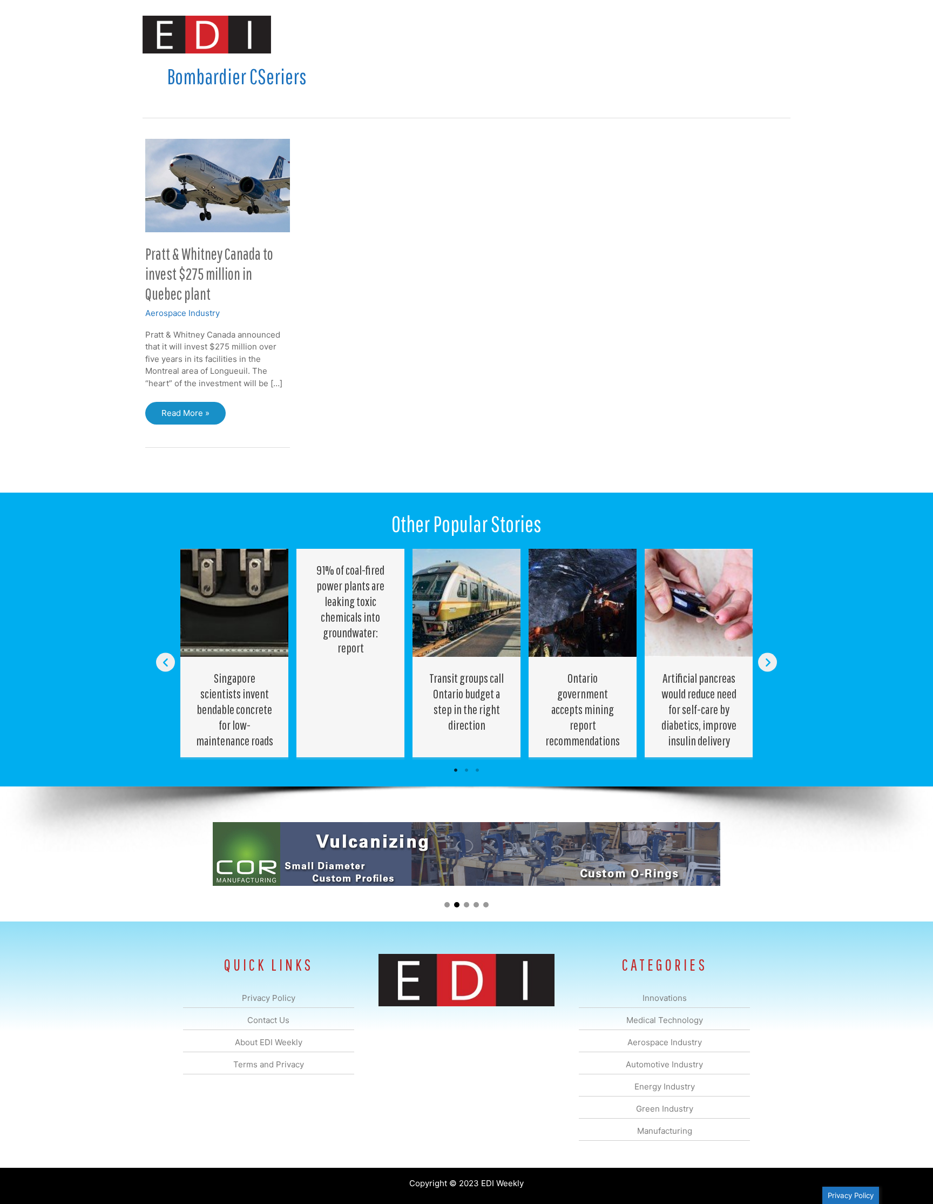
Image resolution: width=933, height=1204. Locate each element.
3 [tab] (477, 770)
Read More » (185, 416)
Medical (390, 34)
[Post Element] (235, 653)
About (690, 34)
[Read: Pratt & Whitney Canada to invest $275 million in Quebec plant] (217, 184)
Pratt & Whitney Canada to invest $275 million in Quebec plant (209, 273)
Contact (733, 34)
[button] (773, 34)
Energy (544, 34)
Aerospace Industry (182, 313)
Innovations (339, 34)
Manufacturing (638, 34)
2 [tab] (466, 770)
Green (585, 34)
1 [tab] (455, 770)
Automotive (494, 34)
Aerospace (438, 34)
